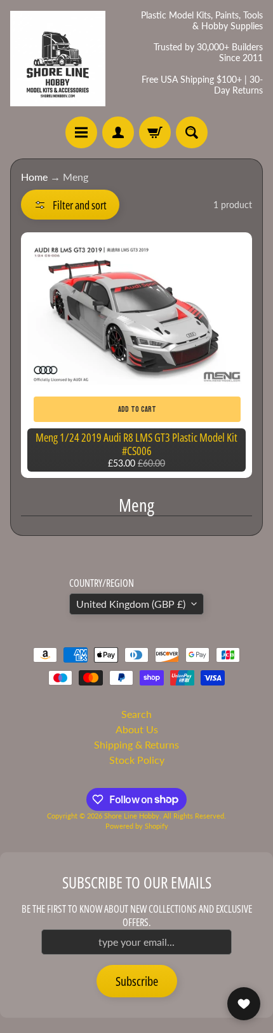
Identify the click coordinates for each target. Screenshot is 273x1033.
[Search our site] (192, 132)
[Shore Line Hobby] (57, 58)
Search (136, 714)
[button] (70, 205)
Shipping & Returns (136, 744)
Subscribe (137, 981)
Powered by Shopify (136, 826)
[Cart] (155, 132)
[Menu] (81, 132)
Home (34, 177)
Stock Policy (136, 760)
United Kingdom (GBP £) (130, 604)
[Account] (118, 132)
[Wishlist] (243, 1003)
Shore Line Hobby (131, 816)
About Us (137, 729)
